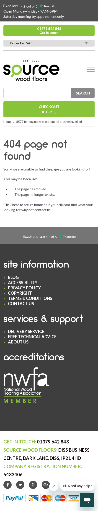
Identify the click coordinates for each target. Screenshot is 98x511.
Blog (13, 277)
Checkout (49, 109)
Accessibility (22, 282)
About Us (18, 341)
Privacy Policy (24, 287)
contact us (42, 209)
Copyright (20, 293)
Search (83, 93)
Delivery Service (26, 331)
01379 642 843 (49, 30)
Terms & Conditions (30, 298)
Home (7, 121)
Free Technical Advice (32, 336)
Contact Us (21, 303)
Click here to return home (23, 204)
